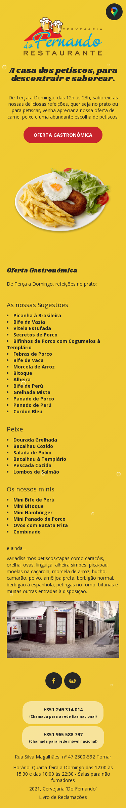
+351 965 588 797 (63, 737)
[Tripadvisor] (72, 680)
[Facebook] (53, 680)
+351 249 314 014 (63, 712)
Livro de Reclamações (63, 797)
